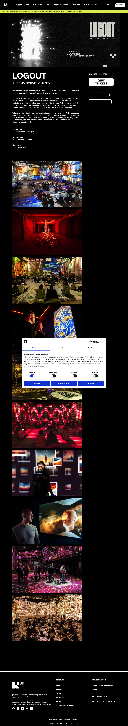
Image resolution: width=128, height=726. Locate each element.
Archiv (58, 701)
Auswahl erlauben (64, 383)
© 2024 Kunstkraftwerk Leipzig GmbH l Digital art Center (64, 724)
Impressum (67, 719)
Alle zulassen (91, 383)
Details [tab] (64, 348)
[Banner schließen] (103, 341)
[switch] (53, 375)
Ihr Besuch (60, 697)
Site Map (74, 719)
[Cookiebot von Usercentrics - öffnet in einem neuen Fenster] (90, 341)
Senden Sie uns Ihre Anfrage (102, 686)
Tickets (59, 693)
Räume (94, 689)
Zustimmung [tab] (36, 348)
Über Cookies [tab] (92, 348)
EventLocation (99, 680)
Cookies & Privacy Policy (55, 719)
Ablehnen (37, 383)
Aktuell (59, 689)
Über (58, 686)
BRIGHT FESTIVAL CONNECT (103, 702)
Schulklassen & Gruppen (65, 705)
